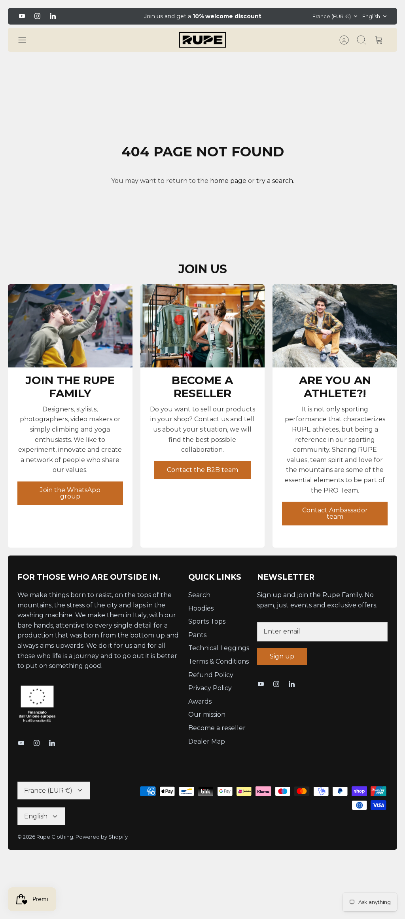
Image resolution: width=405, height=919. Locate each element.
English (371, 16)
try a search (274, 181)
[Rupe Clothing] (202, 40)
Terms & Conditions (218, 661)
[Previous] (116, 16)
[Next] (289, 16)
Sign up (282, 656)
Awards (200, 701)
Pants (197, 635)
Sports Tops (206, 621)
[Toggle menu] (26, 40)
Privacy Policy (210, 688)
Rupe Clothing (54, 836)
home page (228, 181)
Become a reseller (217, 728)
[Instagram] (37, 16)
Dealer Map (206, 741)
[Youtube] (22, 16)
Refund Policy (210, 675)
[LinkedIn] (53, 16)
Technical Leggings (218, 648)
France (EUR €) (331, 16)
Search (199, 595)
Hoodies (201, 608)
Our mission (206, 714)
